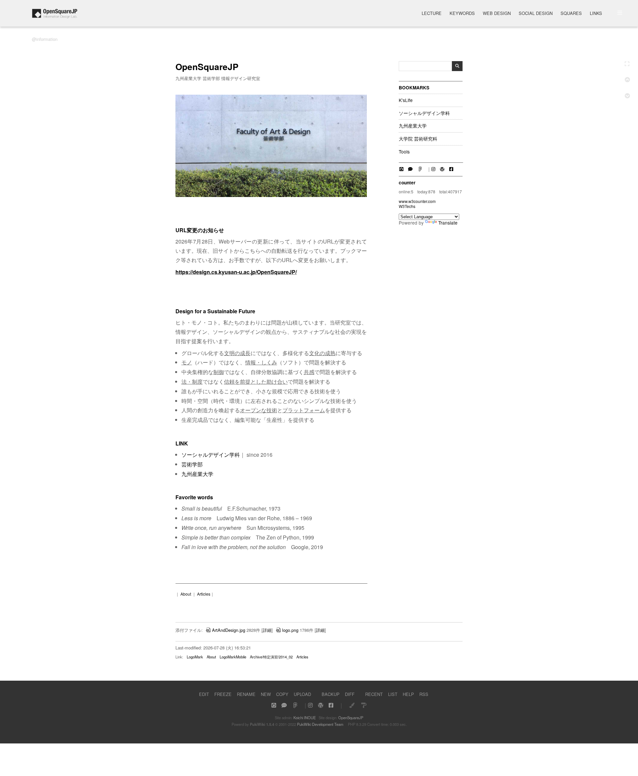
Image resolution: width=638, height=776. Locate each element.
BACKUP (331, 694)
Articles (203, 594)
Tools (404, 151)
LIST (392, 694)
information (46, 39)
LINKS (596, 13)
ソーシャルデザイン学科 (424, 113)
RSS (423, 694)
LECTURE (432, 13)
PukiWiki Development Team (320, 724)
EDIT (204, 694)
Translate (448, 222)
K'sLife (406, 100)
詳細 (267, 630)
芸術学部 (192, 464)
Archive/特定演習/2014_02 (271, 656)
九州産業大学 (413, 126)
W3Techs (407, 206)
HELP (408, 694)
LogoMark (195, 656)
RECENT (374, 694)
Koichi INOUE (304, 717)
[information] (54, 16)
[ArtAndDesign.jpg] (271, 195)
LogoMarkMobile (233, 656)
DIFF (350, 694)
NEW (266, 694)
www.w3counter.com (417, 201)
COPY (282, 694)
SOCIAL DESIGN (536, 13)
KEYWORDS (462, 13)
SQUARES (571, 13)
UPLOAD (302, 694)
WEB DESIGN (497, 13)
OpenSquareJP (350, 717)
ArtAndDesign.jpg (228, 630)
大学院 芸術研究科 (418, 139)
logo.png (290, 630)
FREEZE (223, 694)
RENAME (246, 694)
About (185, 594)
